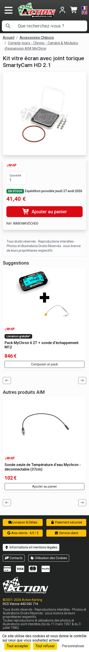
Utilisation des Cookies (50, 558)
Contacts (16, 558)
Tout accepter (17, 646)
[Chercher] (8, 25)
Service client (68, 533)
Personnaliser (73, 646)
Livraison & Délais (24, 522)
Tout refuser (45, 646)
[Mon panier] (74, 10)
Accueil (8, 37)
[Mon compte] (62, 10)
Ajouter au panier (48, 211)
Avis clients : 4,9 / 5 (25, 533)
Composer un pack (44, 364)
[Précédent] (7, 380)
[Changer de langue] (84, 10)
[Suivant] (82, 380)
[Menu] (8, 10)
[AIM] (11, 165)
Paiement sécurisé (68, 522)
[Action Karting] (37, 10)
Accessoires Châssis (37, 37)
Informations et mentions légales (33, 547)
